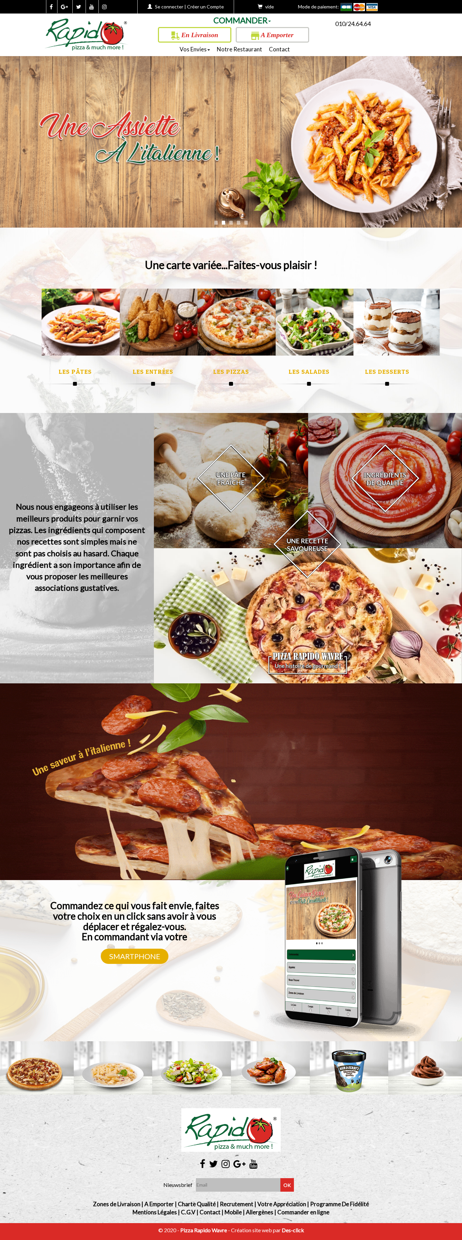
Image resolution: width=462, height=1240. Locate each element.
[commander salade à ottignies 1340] (319, 322)
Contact (279, 49)
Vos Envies (193, 49)
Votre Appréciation (281, 1204)
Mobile (233, 1212)
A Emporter (276, 35)
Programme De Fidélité (339, 1204)
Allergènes (259, 1212)
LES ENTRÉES (153, 371)
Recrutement (236, 1204)
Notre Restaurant (239, 49)
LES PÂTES (75, 371)
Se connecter (169, 6)
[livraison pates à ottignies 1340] (85, 322)
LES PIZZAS (231, 371)
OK (287, 1185)
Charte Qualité (197, 1204)
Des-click (293, 1230)
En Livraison (199, 35)
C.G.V (188, 1212)
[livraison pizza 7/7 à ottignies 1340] (241, 322)
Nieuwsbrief (177, 1185)
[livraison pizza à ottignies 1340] (87, 32)
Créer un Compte (205, 6)
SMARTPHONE (134, 956)
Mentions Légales (155, 1212)
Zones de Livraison (116, 1204)
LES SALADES (308, 371)
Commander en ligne (303, 1212)
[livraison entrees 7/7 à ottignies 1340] (163, 322)
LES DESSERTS (387, 371)
